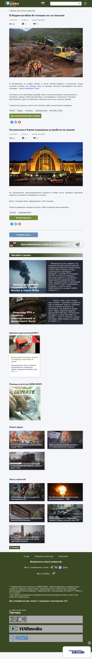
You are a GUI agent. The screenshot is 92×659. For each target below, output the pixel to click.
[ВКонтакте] (11, 122)
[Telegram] (15, 122)
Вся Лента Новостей (26, 11)
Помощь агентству (44, 556)
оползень (29, 111)
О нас (26, 556)
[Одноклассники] (19, 122)
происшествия (41, 111)
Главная (12, 11)
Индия (20, 111)
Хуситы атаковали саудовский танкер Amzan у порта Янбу (25, 287)
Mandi (12, 111)
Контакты (63, 556)
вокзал (13, 212)
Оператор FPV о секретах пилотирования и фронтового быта (23, 316)
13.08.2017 (18, 20)
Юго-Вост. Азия (56, 111)
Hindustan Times (32, 88)
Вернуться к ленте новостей (46, 561)
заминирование (24, 212)
